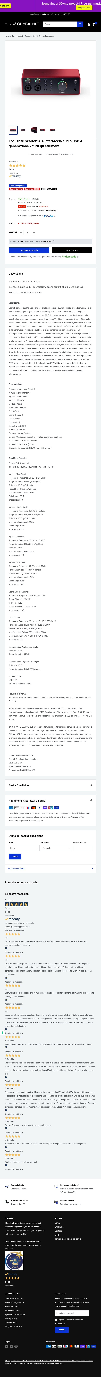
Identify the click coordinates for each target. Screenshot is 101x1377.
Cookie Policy (11, 1322)
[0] (94, 24)
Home (7, 36)
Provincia (45, 842)
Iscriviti (62, 1330)
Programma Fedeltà (13, 1326)
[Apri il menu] (6, 24)
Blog (57, 1235)
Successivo (20, 930)
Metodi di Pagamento (14, 1302)
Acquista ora (54, 7)
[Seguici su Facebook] (6, 1346)
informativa (61, 1324)
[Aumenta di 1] (34, 232)
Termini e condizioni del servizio (69, 1239)
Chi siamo (59, 1227)
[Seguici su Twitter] (11, 1346)
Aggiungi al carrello (29, 250)
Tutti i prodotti (17, 36)
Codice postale (79, 842)
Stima (15, 856)
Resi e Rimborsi (11, 1306)
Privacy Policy (11, 1318)
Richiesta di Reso (12, 1310)
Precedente (10, 930)
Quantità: (13, 232)
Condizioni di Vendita (14, 1298)
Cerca (57, 1223)
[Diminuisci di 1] (21, 232)
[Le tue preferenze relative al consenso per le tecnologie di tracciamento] (2, 1032)
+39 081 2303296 (68, 1192)
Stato (11, 842)
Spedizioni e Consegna (15, 1314)
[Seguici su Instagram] (16, 1346)
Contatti (58, 1231)
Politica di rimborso (16, 868)
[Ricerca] (80, 24)
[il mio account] (89, 24)
